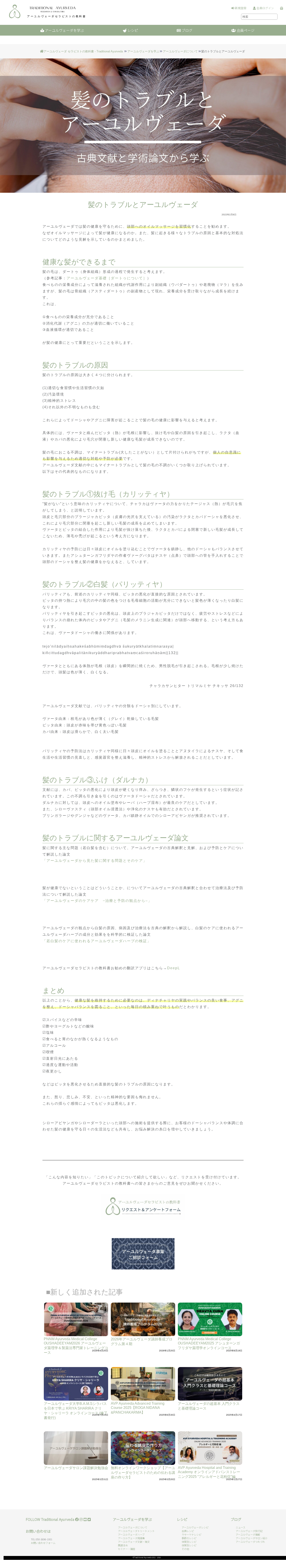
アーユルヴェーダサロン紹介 (251, 1538)
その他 (185, 1549)
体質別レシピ (189, 1541)
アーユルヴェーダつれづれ (250, 1541)
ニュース (240, 1527)
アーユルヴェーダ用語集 (131, 1538)
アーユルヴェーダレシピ (195, 1527)
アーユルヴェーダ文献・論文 (134, 1541)
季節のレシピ (189, 1538)
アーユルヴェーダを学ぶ (143, 51)
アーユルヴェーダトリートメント (136, 1531)
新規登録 (240, 8)
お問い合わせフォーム (43, 1543)
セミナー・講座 (126, 1549)
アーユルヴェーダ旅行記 (249, 1531)
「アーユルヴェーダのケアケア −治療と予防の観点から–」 (97, 901)
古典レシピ (188, 1531)
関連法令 (123, 1545)
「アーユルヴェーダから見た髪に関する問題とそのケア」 (95, 860)
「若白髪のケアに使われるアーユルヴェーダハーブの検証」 (97, 941)
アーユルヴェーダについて (180, 51)
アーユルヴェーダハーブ (131, 1534)
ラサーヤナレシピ (191, 1534)
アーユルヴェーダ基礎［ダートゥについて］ (107, 278)
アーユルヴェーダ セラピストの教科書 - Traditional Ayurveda (83, 51)
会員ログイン (265, 8)
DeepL (173, 968)
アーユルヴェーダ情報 (248, 1534)
